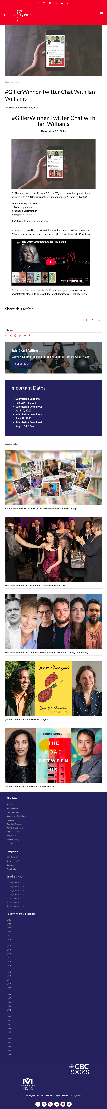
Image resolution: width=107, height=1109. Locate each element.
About (9, 804)
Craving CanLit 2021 (15, 902)
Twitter (49, 290)
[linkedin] (20, 335)
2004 (9, 1010)
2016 (9, 958)
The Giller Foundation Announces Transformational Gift (35, 585)
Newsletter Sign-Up (15, 839)
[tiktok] (29, 335)
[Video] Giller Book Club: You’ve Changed (26, 719)
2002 (9, 1020)
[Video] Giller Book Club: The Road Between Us (29, 786)
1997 (9, 1042)
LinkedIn (40, 290)
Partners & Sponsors (16, 828)
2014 (9, 965)
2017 (9, 954)
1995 (9, 1050)
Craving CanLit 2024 (15, 890)
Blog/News (11, 836)
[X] (93, 321)
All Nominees (12, 808)
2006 (9, 1002)
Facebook (30, 290)
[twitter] (11, 335)
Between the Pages (15, 861)
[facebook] (6, 335)
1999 (9, 1032)
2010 (9, 984)
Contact (10, 843)
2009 (9, 988)
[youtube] (25, 335)
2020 (9, 939)
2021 (9, 935)
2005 (9, 1006)
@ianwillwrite (25, 214)
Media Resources (14, 832)
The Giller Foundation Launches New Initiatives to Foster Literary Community (46, 652)
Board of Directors (14, 824)
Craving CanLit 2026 (15, 883)
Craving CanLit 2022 (15, 898)
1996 (9, 1046)
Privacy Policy (76, 1096)
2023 (9, 928)
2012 (9, 976)
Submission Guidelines (16, 816)
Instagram (63, 290)
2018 (9, 950)
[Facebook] (86, 321)
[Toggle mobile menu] (101, 13)
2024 (9, 924)
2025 (9, 920)
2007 (9, 998)
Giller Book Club (13, 857)
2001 (9, 1024)
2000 (9, 1028)
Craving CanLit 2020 (15, 906)
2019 (9, 946)
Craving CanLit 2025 (15, 886)
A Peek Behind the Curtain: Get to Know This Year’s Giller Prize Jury (41, 508)
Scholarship (12, 865)
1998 (9, 1038)
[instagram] (15, 335)
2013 (9, 972)
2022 (9, 931)
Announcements (12, 82)
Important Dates (13, 812)
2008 (9, 994)
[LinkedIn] (99, 321)
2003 (9, 1016)
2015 (9, 961)
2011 (9, 980)
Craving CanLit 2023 (15, 894)
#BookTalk (11, 869)
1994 (9, 1054)
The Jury (10, 820)
